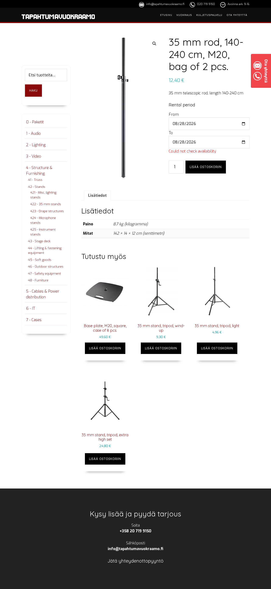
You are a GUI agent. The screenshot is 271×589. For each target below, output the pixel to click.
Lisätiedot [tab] (97, 195)
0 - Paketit (35, 122)
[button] (154, 43)
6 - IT (30, 308)
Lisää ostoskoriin (206, 167)
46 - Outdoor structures (45, 266)
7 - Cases (33, 319)
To (171, 132)
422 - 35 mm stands (45, 204)
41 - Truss (35, 180)
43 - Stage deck (39, 241)
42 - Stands (36, 187)
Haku (33, 90)
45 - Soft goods (39, 260)
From (174, 114)
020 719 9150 (206, 4)
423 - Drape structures (47, 211)
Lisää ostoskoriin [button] (105, 348)
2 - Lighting (36, 144)
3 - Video (33, 156)
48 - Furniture (38, 280)
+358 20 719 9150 (135, 531)
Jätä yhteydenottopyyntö (135, 561)
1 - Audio (33, 133)
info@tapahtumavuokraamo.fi (165, 4)
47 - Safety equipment (44, 273)
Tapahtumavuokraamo (58, 21)
